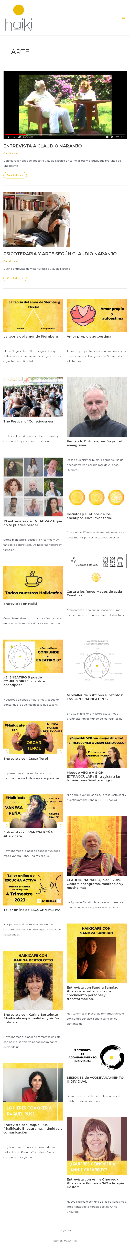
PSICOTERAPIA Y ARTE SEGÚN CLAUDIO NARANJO (60, 253)
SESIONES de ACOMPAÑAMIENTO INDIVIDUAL (95, 1079)
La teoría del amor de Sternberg (30, 336)
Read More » (15, 176)
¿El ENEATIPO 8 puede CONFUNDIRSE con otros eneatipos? (24, 681)
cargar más (65, 1230)
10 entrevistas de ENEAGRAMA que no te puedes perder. (32, 523)
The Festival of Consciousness (28, 421)
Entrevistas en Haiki (20, 604)
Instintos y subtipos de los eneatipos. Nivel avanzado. (89, 516)
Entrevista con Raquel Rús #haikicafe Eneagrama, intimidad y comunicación (32, 1129)
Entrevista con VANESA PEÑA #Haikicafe (28, 834)
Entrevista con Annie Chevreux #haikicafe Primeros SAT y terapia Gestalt (95, 1183)
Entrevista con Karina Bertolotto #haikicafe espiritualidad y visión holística (31, 1018)
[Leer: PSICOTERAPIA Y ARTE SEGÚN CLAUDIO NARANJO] (36, 219)
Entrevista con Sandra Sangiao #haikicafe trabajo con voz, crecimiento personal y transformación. (92, 993)
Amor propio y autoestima (89, 336)
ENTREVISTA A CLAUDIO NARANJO (42, 146)
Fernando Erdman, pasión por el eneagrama (94, 443)
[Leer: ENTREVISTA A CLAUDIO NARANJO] (65, 105)
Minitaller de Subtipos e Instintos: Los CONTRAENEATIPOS (95, 697)
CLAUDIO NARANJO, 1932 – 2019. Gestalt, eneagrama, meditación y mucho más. (95, 884)
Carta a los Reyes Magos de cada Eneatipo (94, 593)
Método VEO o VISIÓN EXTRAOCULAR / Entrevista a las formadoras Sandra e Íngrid (94, 776)
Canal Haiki (10, 153)
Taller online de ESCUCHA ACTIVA (31, 910)
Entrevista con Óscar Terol (25, 759)
